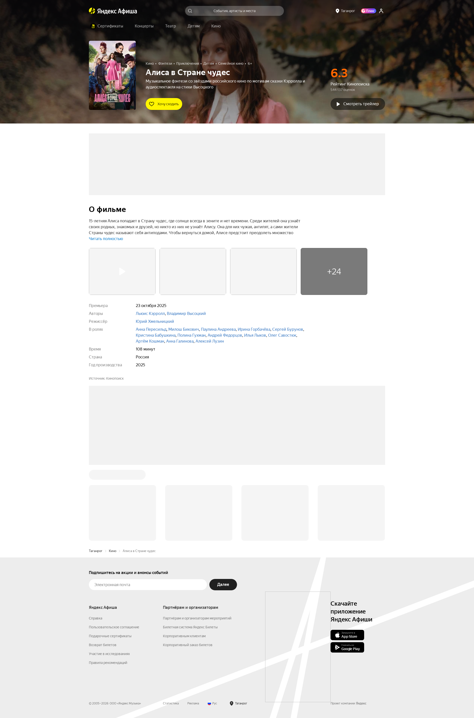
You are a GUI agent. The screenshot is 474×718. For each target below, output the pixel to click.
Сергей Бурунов (287, 329)
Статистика (171, 703)
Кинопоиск (115, 378)
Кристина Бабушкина (156, 335)
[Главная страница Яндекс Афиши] (92, 11)
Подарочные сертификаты (110, 636)
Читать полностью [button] (106, 238)
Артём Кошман (150, 341)
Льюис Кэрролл (150, 313)
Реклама (193, 703)
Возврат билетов (103, 645)
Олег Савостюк (282, 335)
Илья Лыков (255, 335)
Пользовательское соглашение (114, 627)
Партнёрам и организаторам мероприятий (197, 618)
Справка (95, 618)
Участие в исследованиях (109, 654)
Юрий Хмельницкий (155, 321)
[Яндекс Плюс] (368, 10)
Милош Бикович (183, 329)
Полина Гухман (192, 335)
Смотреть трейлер (361, 104)
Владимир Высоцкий (186, 313)
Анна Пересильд (151, 329)
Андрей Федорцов (225, 335)
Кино (112, 551)
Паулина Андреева (218, 329)
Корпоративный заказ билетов (188, 645)
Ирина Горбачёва (254, 329)
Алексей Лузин (210, 341)
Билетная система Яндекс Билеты (190, 627)
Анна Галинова (180, 341)
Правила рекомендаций (108, 663)
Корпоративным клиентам (184, 636)
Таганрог (95, 551)
